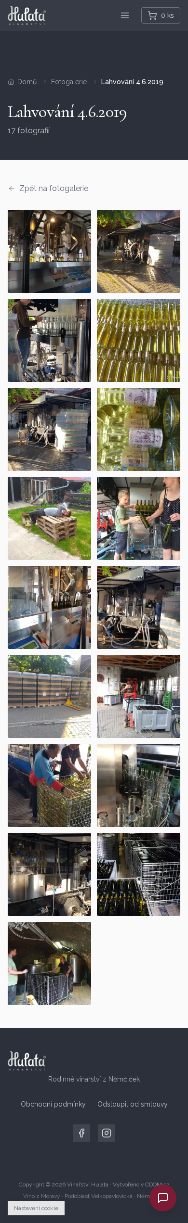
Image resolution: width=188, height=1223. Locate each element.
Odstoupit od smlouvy (132, 1104)
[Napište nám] (162, 1198)
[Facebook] (81, 1133)
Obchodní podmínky (53, 1104)
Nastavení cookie (36, 1208)
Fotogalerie (69, 82)
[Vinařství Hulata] (27, 15)
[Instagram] (106, 1133)
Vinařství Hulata (87, 1184)
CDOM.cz (157, 1184)
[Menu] (125, 15)
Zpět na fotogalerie (53, 188)
